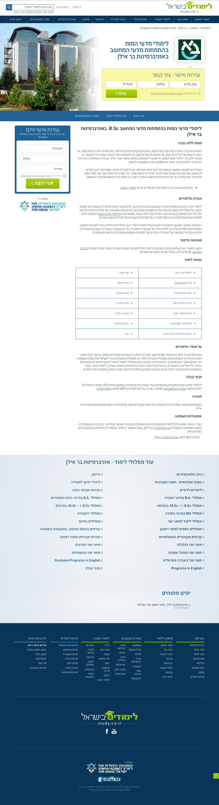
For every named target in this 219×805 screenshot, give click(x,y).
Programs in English (186, 568)
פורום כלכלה (71, 659)
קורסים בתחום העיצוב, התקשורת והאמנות (70, 529)
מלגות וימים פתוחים (87, 116)
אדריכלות (120, 665)
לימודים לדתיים (191, 490)
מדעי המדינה (121, 658)
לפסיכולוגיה (180, 283)
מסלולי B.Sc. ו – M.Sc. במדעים (78, 505)
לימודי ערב (167, 677)
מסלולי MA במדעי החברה (183, 513)
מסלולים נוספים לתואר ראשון (181, 529)
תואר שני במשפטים (86, 552)
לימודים (206, 28)
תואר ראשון (202, 19)
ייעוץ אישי (15, 19)
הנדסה (122, 653)
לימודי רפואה (128, 188)
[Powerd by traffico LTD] (109, 780)
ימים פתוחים (198, 668)
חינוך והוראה (137, 672)
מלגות (86, 19)
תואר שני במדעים (87, 544)
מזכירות (90, 645)
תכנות (107, 675)
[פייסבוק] (107, 731)
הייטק (96, 474)
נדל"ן (107, 645)
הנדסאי (99, 19)
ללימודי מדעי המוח (109, 214)
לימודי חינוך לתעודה (85, 482)
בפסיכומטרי (103, 388)
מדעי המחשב (121, 646)
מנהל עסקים (135, 650)
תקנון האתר (40, 654)
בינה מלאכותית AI (189, 474)
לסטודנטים (41, 659)
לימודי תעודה (162, 19)
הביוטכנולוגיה (162, 428)
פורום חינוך (72, 663)
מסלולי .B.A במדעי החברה (183, 497)
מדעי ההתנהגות (136, 660)
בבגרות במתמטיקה (175, 388)
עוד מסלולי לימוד (116, 116)
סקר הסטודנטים (39, 19)
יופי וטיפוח (104, 659)
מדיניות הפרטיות (38, 668)
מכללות (200, 663)
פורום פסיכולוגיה (69, 672)
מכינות (169, 659)
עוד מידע (138, 116)
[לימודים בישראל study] (189, 7)
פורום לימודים (197, 677)
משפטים (137, 645)
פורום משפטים (70, 650)
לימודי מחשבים (90, 675)
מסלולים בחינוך (89, 521)
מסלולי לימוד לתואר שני (185, 521)
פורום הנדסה (71, 668)
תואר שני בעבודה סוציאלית (182, 560)
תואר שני (182, 19)
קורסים (169, 672)
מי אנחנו (77, 7)
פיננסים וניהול (106, 669)
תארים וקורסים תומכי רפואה (80, 537)
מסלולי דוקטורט (88, 513)
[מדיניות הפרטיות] (216, 776)
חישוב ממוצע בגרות (36, 650)
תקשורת (137, 666)
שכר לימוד (199, 654)
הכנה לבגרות (118, 19)
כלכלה (138, 654)
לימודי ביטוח (103, 680)
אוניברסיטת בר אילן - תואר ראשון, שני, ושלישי (162, 605)
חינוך (107, 663)
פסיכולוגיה (120, 674)
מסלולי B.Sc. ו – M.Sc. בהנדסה (179, 505)
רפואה (194, 28)
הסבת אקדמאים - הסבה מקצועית (178, 482)
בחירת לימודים (67, 19)
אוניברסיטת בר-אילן (166, 437)
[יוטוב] (114, 731)
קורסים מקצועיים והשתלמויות (180, 537)
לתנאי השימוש (175, 93)
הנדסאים (168, 663)
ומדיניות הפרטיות (159, 93)
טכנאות (90, 657)
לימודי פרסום (90, 651)
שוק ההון (105, 650)
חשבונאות (136, 678)
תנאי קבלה (92, 568)
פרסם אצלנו (62, 7)
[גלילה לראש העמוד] (216, 795)
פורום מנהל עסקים (68, 645)
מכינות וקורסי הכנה (86, 490)
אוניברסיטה (198, 659)
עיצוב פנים (120, 669)
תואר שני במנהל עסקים (185, 552)
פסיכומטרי (139, 19)
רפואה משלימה (90, 663)
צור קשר (42, 663)
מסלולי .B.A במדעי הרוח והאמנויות (75, 497)
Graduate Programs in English (77, 560)
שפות (107, 654)
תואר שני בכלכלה (189, 544)
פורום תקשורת (70, 654)
